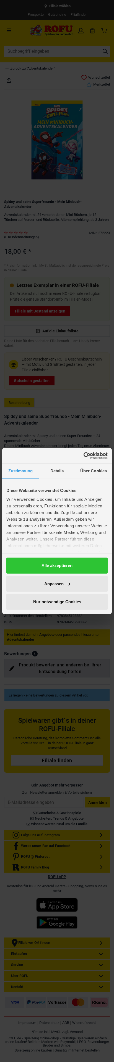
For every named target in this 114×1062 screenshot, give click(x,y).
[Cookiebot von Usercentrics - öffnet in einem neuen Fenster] (83, 455)
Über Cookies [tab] (93, 470)
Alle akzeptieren (57, 565)
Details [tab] (57, 470)
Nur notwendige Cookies (57, 601)
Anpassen (54, 583)
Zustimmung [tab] (20, 470)
